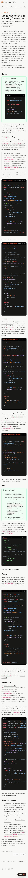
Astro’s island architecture (13, 811)
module (11, 836)
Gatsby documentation (11, 668)
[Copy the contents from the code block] (23, 96)
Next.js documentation (11, 479)
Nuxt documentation (14, 569)
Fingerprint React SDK (17, 413)
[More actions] (26, 2)
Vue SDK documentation (15, 517)
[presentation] (11, 181)
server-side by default (7, 323)
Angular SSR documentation (8, 795)
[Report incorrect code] (21, 96)
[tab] (7, 181)
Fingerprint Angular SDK (10, 685)
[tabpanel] (14, 209)
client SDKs (10, 54)
